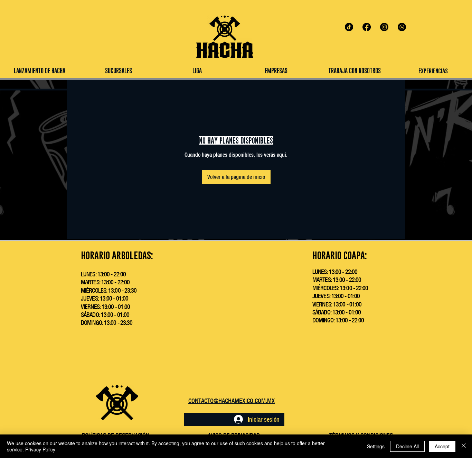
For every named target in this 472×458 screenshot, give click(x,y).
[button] (197, 70)
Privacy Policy (40, 449)
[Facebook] (366, 27)
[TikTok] (349, 27)
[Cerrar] (464, 446)
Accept (442, 446)
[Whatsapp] (402, 27)
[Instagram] (384, 27)
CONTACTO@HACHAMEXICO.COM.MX (231, 400)
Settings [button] (376, 446)
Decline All (407, 446)
